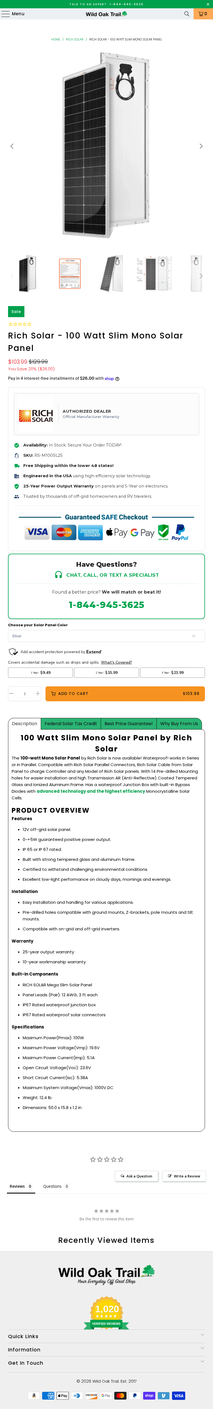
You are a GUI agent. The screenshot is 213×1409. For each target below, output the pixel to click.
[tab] (24, 724)
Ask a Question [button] (139, 1176)
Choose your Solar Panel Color (38, 625)
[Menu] (3, 13)
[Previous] (12, 146)
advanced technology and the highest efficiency (91, 791)
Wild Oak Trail (105, 1381)
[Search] (187, 13)
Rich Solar (74, 39)
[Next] (200, 146)
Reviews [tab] (17, 1186)
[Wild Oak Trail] (106, 13)
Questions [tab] (52, 1186)
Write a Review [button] (187, 1176)
